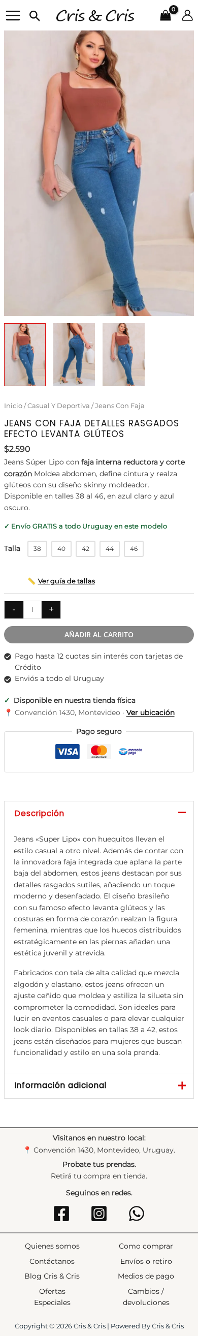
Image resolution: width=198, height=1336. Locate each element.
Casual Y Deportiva (58, 406)
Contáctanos (52, 1261)
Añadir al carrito (99, 634)
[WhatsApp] (136, 1213)
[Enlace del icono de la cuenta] (187, 15)
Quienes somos (52, 1246)
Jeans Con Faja (120, 406)
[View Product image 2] (74, 354)
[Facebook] (61, 1213)
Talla (12, 548)
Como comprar (146, 1246)
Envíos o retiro (146, 1261)
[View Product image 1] (25, 354)
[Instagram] (99, 1213)
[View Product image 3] (123, 354)
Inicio (13, 406)
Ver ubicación (150, 712)
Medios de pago (146, 1276)
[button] (35, 16)
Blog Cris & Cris (52, 1276)
